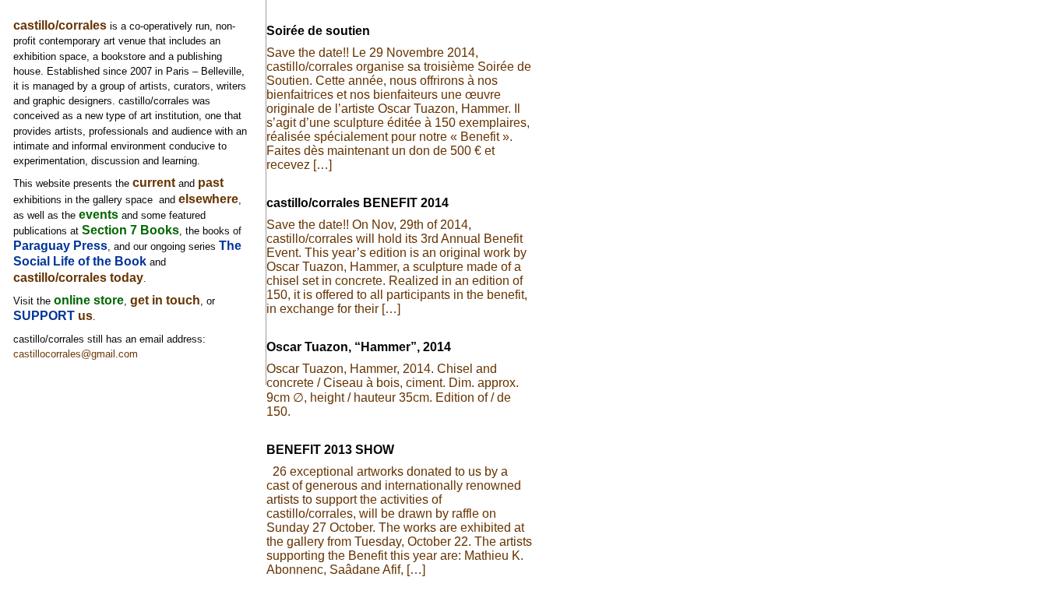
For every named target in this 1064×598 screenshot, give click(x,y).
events (98, 214)
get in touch (165, 300)
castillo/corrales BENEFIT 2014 (357, 202)
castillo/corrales (60, 25)
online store (89, 300)
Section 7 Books (130, 230)
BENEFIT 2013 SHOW (330, 449)
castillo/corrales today (78, 277)
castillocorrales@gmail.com (75, 354)
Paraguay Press (60, 245)
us (85, 315)
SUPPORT (45, 315)
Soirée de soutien (318, 30)
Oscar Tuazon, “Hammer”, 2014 (358, 347)
